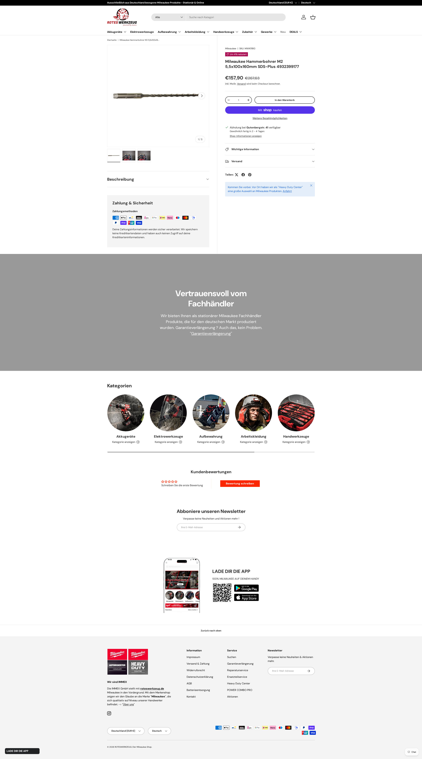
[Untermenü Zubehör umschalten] (256, 32)
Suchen (231, 657)
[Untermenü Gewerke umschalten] (275, 32)
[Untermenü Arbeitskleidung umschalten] (208, 32)
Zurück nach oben (211, 630)
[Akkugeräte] (125, 412)
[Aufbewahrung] (211, 412)
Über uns (128, 704)
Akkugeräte (114, 32)
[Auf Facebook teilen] (243, 174)
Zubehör (247, 32)
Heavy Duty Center (238, 683)
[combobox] (218, 17)
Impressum (193, 657)
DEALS (294, 32)
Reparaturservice (237, 670)
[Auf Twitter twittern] (236, 174)
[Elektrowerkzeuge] (168, 412)
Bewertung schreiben (240, 483)
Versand (241, 83)
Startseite (112, 40)
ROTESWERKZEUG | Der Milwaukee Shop (133, 747)
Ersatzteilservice (237, 677)
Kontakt (191, 696)
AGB (189, 683)
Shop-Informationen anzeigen (246, 135)
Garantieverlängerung (211, 333)
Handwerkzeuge (223, 32)
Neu (283, 32)
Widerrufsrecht (196, 670)
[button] (312, 17)
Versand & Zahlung (198, 663)
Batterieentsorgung (198, 690)
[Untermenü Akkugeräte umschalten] (125, 32)
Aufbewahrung (167, 32)
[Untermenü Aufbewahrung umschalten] (179, 32)
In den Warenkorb (285, 100)
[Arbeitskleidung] (253, 412)
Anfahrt (287, 191)
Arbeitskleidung (195, 32)
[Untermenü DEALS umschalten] (300, 32)
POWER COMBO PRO (239, 690)
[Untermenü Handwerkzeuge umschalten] (237, 32)
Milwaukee (230, 48)
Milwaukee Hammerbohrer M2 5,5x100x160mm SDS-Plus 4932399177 (139, 40)
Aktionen (232, 696)
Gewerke (266, 32)
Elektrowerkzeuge (142, 32)
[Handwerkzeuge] (296, 412)
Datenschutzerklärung (200, 677)
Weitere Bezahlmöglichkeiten (270, 118)
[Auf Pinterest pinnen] (249, 174)
